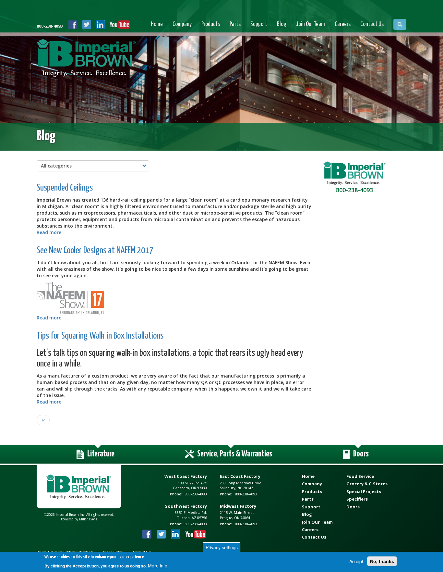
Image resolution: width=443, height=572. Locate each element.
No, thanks (382, 561)
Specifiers (357, 499)
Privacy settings (222, 547)
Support (258, 24)
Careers (343, 24)
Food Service (360, 476)
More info (157, 565)
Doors (353, 507)
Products (210, 24)
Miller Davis (88, 519)
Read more (49, 232)
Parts (235, 24)
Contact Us (372, 24)
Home (157, 24)
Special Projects (363, 491)
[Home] (86, 59)
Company (182, 24)
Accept (356, 561)
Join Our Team (310, 24)
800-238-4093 (50, 26)
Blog (281, 24)
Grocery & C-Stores (367, 484)
